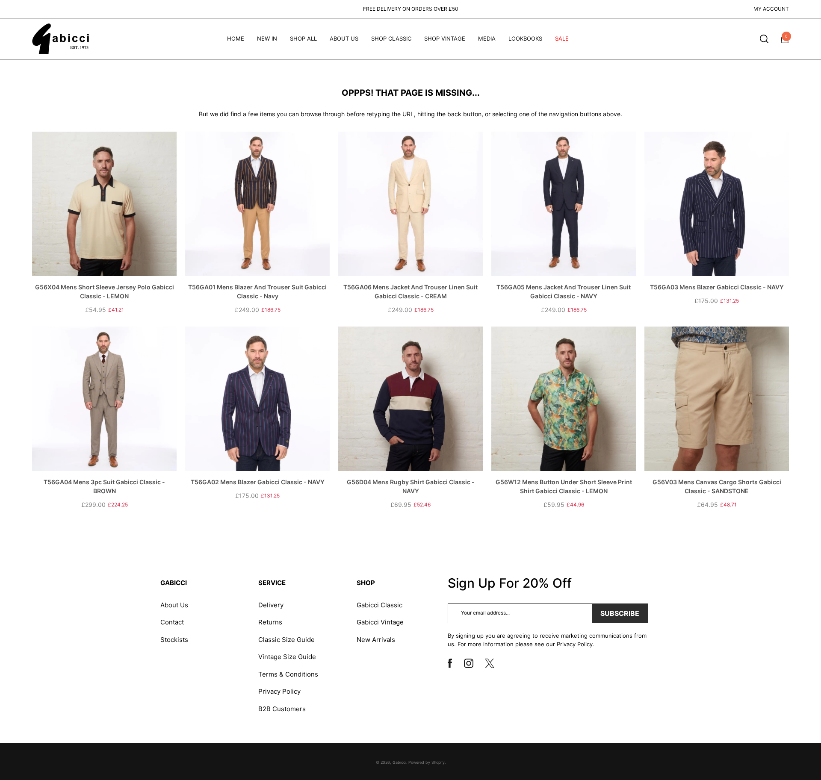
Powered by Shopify (426, 762)
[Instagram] (472, 663)
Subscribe (619, 613)
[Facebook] (453, 663)
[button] (764, 39)
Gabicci (399, 762)
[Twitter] (493, 663)
